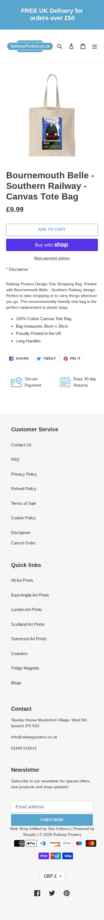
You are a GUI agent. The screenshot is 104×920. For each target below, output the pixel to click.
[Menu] (94, 46)
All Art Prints (22, 580)
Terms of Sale (23, 503)
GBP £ (50, 876)
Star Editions (59, 828)
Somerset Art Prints (29, 638)
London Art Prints (26, 609)
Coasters (19, 653)
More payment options (52, 258)
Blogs (16, 682)
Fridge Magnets (25, 668)
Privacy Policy (24, 474)
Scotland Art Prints (28, 624)
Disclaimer (18, 269)
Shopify (29, 834)
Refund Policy (23, 488)
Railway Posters (67, 834)
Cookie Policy (23, 517)
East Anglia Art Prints (30, 595)
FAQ (15, 459)
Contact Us (21, 444)
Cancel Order (23, 543)
